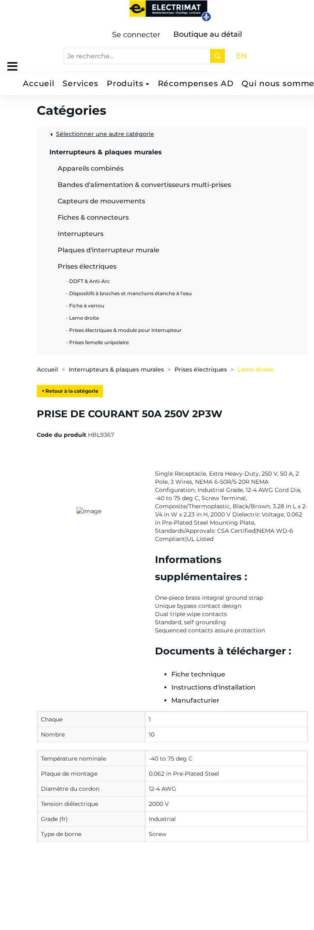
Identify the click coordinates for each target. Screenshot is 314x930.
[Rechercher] (217, 56)
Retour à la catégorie (71, 391)
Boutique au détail (207, 34)
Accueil (38, 83)
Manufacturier (195, 700)
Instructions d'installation (213, 687)
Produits (125, 83)
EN (241, 55)
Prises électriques (201, 369)
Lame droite (256, 369)
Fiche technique (198, 674)
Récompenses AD (196, 83)
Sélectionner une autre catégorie (105, 134)
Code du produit (61, 434)
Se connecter (136, 34)
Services (81, 83)
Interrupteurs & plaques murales (116, 369)
